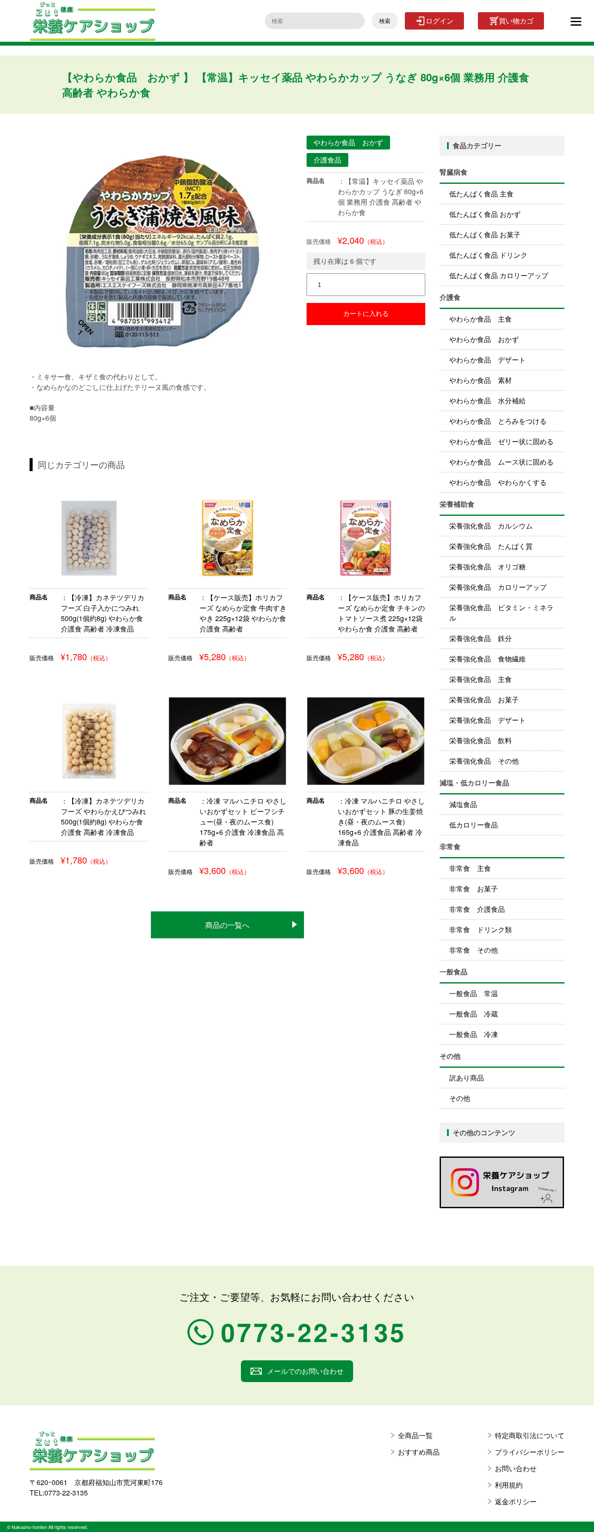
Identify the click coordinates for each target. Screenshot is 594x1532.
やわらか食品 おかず (484, 339)
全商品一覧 (415, 1435)
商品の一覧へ (227, 924)
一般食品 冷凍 (473, 1034)
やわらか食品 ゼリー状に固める (501, 441)
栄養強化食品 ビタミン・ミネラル (501, 612)
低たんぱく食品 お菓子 (485, 234)
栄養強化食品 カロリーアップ (498, 587)
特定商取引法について (529, 1435)
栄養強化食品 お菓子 (484, 700)
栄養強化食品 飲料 (480, 740)
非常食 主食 (470, 868)
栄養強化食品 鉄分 (480, 638)
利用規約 (509, 1485)
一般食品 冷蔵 (473, 1014)
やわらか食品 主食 (480, 319)
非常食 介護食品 (477, 909)
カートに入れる (366, 313)
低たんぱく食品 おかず (485, 214)
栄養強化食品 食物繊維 (487, 659)
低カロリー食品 (473, 825)
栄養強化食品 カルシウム (491, 526)
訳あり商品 (466, 1078)
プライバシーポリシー (529, 1452)
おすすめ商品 (419, 1452)
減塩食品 (463, 804)
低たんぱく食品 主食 (481, 194)
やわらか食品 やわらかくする (498, 482)
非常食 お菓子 (473, 889)
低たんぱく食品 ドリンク (488, 255)
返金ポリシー (516, 1501)
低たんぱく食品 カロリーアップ (498, 275)
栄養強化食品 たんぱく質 (491, 546)
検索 (384, 21)
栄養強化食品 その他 (484, 761)
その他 (459, 1098)
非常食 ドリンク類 (480, 929)
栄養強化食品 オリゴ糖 (487, 567)
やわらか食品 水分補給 (487, 400)
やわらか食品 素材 (480, 380)
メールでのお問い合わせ (305, 1371)
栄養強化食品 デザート (487, 720)
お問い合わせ (516, 1468)
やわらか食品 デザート (487, 360)
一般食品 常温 (473, 993)
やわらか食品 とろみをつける (498, 421)
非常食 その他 (473, 950)
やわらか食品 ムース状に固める (501, 462)
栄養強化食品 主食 (480, 679)
